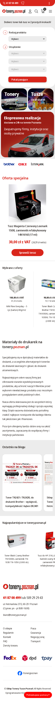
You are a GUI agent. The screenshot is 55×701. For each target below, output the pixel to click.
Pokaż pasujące (19, 79)
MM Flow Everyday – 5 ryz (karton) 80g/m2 (16, 308)
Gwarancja (36, 632)
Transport (35, 641)
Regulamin (8, 632)
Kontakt (7, 637)
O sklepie (7, 628)
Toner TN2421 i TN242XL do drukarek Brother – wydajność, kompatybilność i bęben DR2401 (22, 502)
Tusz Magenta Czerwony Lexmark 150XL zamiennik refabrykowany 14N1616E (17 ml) (27, 230)
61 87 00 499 (12, 3)
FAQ (5, 641)
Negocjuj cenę (37, 637)
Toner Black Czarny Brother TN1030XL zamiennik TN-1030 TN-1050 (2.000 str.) (16, 559)
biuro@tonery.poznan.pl (14, 615)
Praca (33, 628)
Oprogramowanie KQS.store (17, 692)
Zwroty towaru (10, 645)
